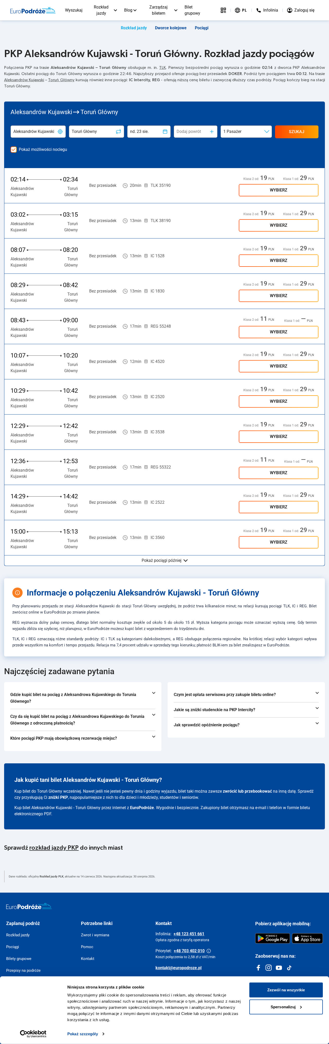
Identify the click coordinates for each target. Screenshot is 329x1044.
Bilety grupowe (18, 958)
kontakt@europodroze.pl (179, 967)
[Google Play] (272, 938)
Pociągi (201, 27)
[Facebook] (258, 968)
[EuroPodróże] (29, 906)
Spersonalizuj (283, 1006)
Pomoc (87, 947)
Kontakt (87, 958)
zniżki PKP (58, 797)
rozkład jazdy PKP (54, 848)
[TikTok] (289, 968)
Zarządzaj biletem (158, 10)
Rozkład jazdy (101, 10)
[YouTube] (279, 968)
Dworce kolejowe (171, 27)
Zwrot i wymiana (95, 935)
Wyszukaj (74, 10)
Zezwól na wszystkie (286, 990)
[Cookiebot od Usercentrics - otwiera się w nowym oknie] (33, 1034)
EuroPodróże (142, 807)
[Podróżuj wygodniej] (223, 10)
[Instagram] (269, 968)
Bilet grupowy (192, 10)
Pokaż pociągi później (161, 560)
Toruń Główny (61, 80)
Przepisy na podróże (23, 970)
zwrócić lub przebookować (247, 791)
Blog (128, 10)
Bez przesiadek (102, 185)
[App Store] (307, 938)
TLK (162, 68)
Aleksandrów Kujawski (24, 80)
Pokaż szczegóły (82, 1034)
